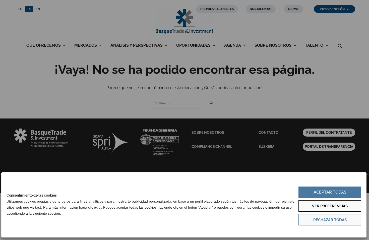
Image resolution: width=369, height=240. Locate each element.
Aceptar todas (330, 192)
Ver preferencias (330, 206)
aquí (97, 207)
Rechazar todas (330, 220)
